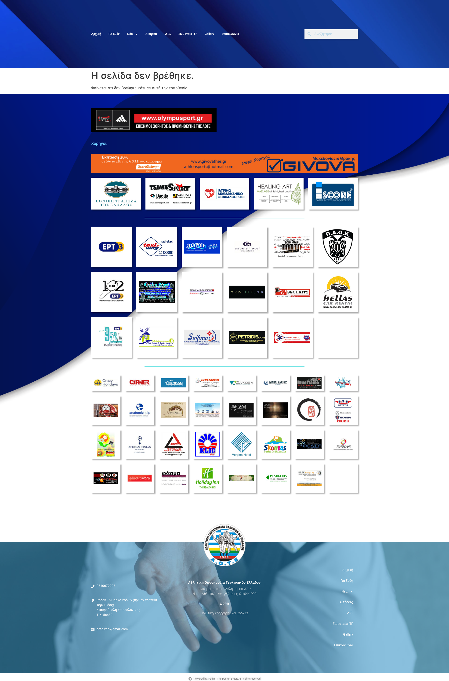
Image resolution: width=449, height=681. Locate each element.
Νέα (130, 34)
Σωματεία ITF (187, 34)
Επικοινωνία (230, 34)
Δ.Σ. (168, 34)
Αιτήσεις (151, 34)
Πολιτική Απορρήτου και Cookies (224, 613)
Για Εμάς (114, 34)
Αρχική (96, 34)
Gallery (209, 34)
